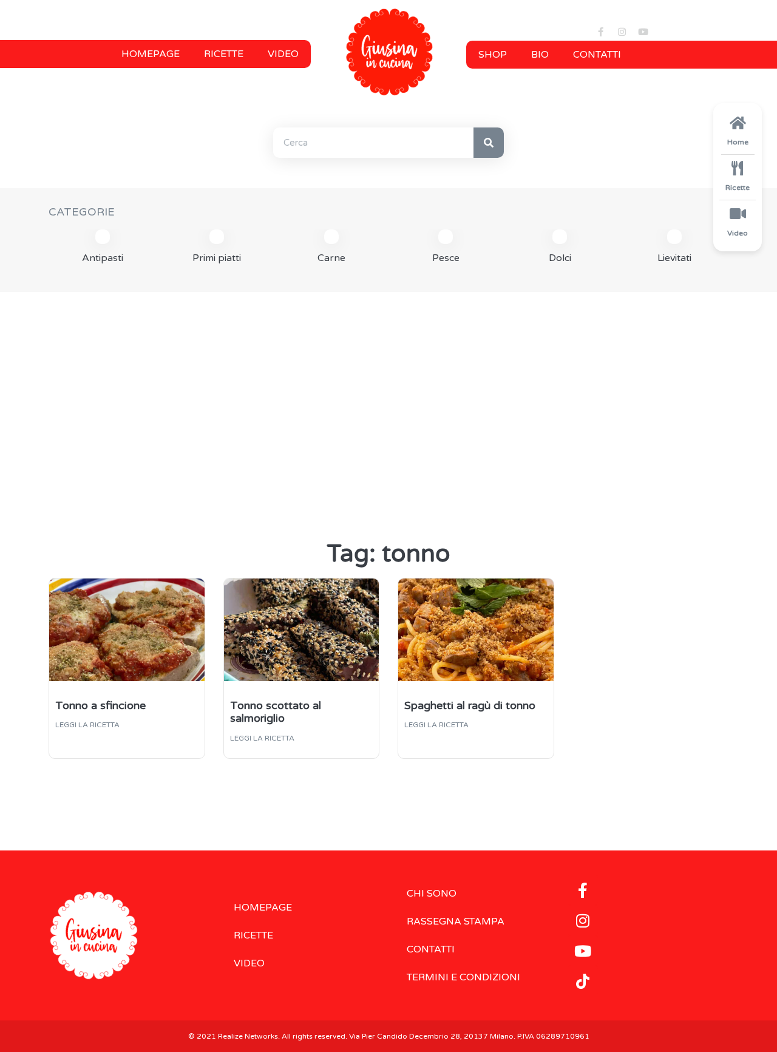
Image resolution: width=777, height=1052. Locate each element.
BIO (540, 55)
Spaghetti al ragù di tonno (469, 705)
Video (283, 54)
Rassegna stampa (455, 921)
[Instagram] (621, 31)
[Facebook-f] (600, 31)
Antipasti (102, 258)
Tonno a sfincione (100, 705)
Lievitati (674, 258)
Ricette (223, 54)
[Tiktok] (583, 981)
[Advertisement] (388, 395)
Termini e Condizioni (463, 977)
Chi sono (431, 893)
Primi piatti (216, 258)
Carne (331, 258)
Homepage (150, 54)
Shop (492, 55)
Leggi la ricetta (87, 725)
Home (737, 142)
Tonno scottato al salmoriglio (275, 712)
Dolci (560, 258)
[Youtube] (643, 31)
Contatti (597, 55)
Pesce (446, 258)
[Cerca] (488, 142)
